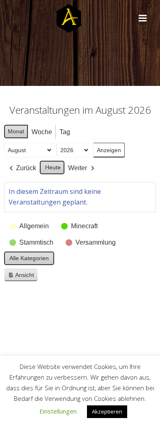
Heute (53, 167)
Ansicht (22, 277)
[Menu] (143, 18)
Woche (42, 131)
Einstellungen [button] (58, 411)
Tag (64, 131)
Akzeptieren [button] (107, 411)
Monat (16, 131)
